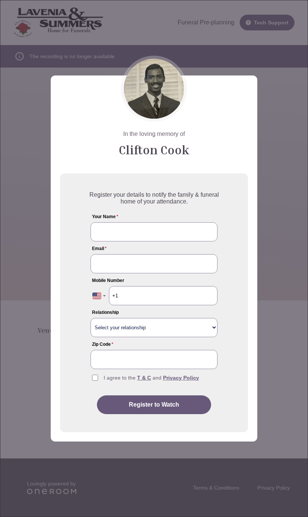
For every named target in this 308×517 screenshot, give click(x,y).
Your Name (105, 216)
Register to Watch (154, 404)
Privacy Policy (181, 378)
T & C (144, 378)
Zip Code (102, 344)
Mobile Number (108, 280)
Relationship (105, 312)
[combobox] (99, 295)
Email (99, 248)
